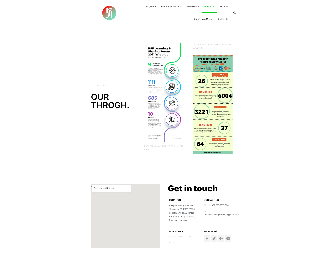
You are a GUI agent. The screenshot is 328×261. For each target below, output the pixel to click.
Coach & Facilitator (170, 6)
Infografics (209, 6)
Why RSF (223, 6)
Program (150, 6)
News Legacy (193, 6)
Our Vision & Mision (203, 19)
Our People (222, 19)
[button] (234, 12)
